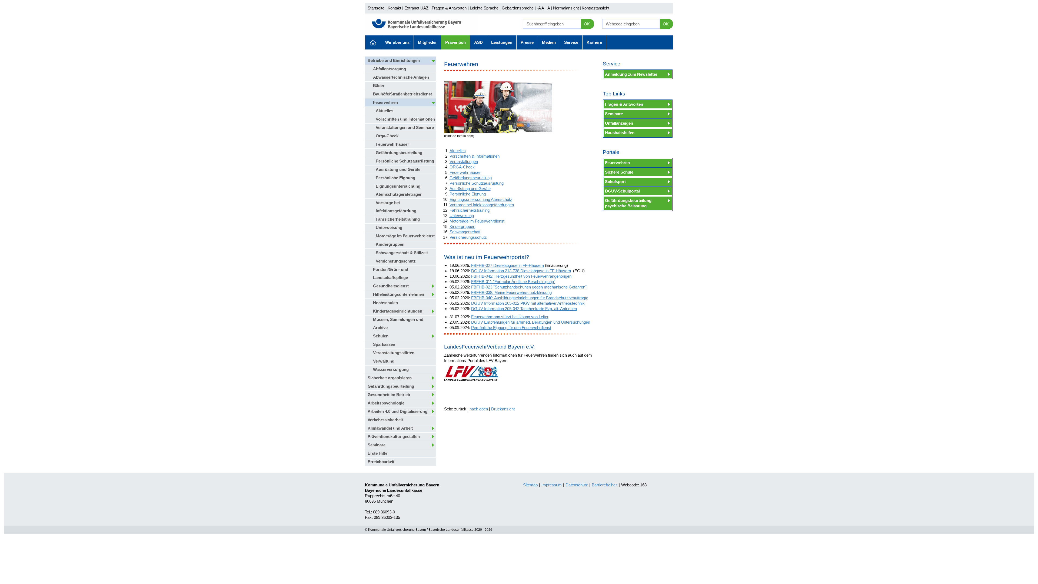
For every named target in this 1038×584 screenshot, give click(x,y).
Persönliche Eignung (395, 177)
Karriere (594, 42)
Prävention (455, 42)
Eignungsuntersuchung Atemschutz (481, 199)
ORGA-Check (462, 167)
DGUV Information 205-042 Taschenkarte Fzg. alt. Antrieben (524, 308)
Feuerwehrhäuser (392, 144)
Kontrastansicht (595, 8)
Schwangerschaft (465, 232)
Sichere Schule (619, 172)
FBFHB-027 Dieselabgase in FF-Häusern (507, 265)
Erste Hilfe (377, 453)
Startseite (376, 8)
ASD (478, 42)
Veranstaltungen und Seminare (405, 127)
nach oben (479, 409)
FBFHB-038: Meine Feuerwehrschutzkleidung (511, 292)
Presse (527, 42)
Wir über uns (397, 42)
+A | (548, 8)
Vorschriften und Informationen (405, 119)
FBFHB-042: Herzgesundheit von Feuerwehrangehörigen (521, 276)
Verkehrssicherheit (385, 419)
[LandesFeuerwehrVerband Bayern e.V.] (471, 373)
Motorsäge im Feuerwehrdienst (405, 236)
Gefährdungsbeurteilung (399, 152)
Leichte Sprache (484, 8)
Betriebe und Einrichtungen (394, 60)
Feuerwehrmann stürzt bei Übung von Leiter (509, 316)
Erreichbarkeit (381, 461)
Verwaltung (383, 361)
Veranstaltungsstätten (393, 352)
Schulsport (615, 181)
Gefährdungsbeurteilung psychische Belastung (628, 203)
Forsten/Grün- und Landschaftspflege (390, 273)
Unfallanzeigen (619, 123)
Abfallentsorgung (389, 69)
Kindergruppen (390, 244)
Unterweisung (389, 227)
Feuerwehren (385, 102)
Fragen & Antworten (449, 8)
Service (571, 42)
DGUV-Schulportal (622, 191)
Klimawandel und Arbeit (390, 428)
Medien (549, 42)
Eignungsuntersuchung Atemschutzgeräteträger (399, 190)
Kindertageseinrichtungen (397, 311)
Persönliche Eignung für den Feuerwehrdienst (511, 327)
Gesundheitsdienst (391, 286)
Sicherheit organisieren (390, 378)
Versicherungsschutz (396, 261)
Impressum (551, 485)
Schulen (380, 336)
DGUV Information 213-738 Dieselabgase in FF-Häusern (521, 270)
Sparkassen (384, 344)
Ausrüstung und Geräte (398, 169)
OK (587, 24)
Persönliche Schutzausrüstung (405, 161)
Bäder (378, 85)
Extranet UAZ (416, 8)
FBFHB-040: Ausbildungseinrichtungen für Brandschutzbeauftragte (529, 298)
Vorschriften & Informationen (475, 156)
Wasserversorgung (391, 369)
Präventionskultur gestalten (394, 436)
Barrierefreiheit (604, 485)
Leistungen (501, 42)
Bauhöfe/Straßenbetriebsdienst (402, 94)
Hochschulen (385, 302)
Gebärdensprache (518, 8)
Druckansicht (503, 409)
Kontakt (394, 8)
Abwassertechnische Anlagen (401, 77)
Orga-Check (387, 136)
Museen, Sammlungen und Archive (398, 323)
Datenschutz (576, 485)
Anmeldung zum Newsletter (631, 74)
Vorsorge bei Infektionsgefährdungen (482, 205)
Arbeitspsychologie (386, 403)
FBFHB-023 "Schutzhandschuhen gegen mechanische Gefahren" (529, 287)
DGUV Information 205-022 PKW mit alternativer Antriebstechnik (528, 303)
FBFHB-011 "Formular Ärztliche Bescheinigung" (513, 281)
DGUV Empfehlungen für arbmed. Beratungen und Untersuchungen (530, 322)
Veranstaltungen (464, 161)
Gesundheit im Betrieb (389, 394)
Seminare (376, 445)
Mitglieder (427, 42)
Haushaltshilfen (619, 132)
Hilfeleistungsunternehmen (398, 294)
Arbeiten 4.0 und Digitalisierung (397, 411)
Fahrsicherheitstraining (398, 219)
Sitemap (530, 485)
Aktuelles (373, 42)
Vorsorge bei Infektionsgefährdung (396, 206)
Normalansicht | (567, 8)
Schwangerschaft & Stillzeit (402, 252)
